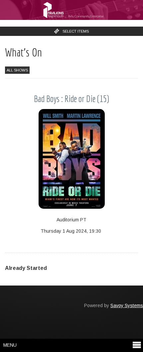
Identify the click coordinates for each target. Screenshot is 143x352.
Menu (10, 345)
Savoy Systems (126, 305)
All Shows (17, 70)
